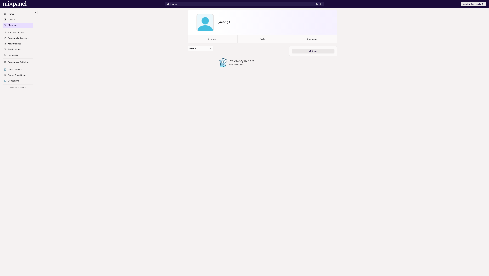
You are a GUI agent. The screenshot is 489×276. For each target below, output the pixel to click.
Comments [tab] (312, 39)
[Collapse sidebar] (35, 12)
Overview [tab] (212, 39)
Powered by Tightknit (18, 87)
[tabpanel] (262, 62)
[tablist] (262, 39)
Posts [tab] (262, 39)
